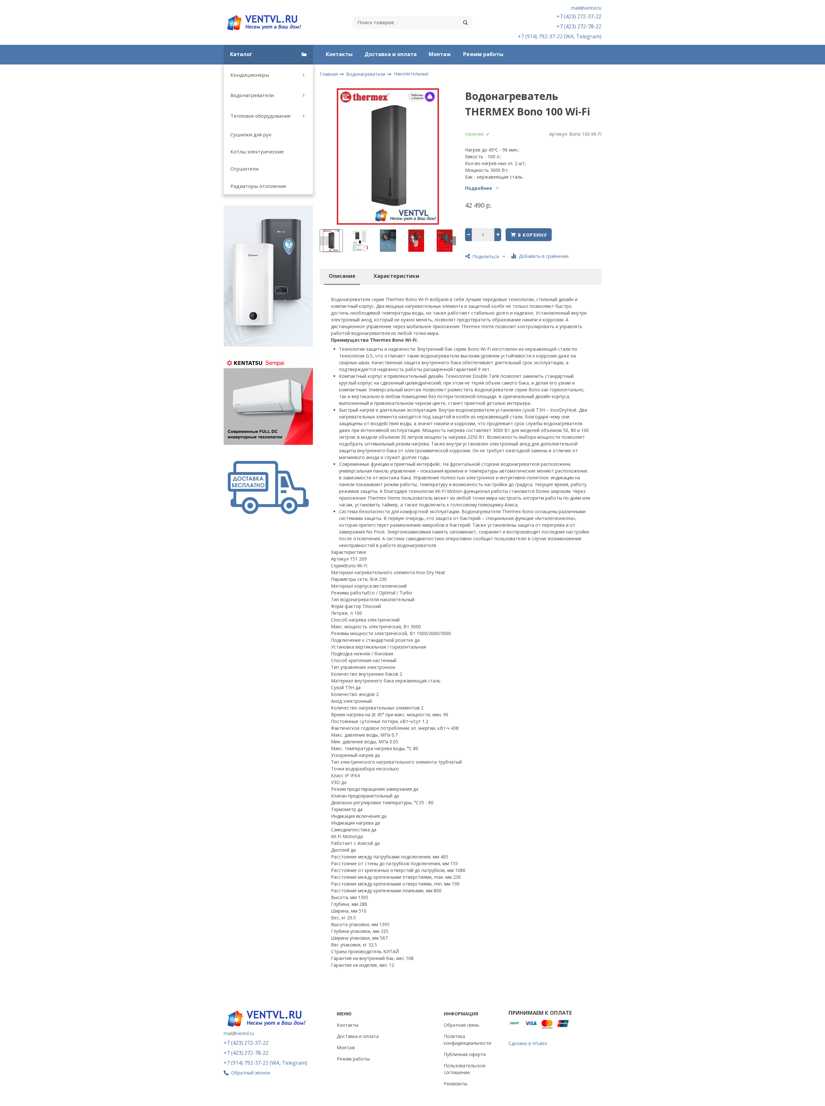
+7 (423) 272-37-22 (579, 16)
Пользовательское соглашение (465, 1068)
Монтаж (440, 54)
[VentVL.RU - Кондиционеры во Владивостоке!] (267, 22)
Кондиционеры (249, 75)
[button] (324, 240)
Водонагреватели (252, 95)
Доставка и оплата (390, 54)
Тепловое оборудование (260, 116)
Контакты (339, 54)
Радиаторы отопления (258, 186)
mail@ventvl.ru (586, 8)
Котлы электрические (257, 151)
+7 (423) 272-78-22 (579, 26)
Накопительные (411, 74)
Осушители (244, 168)
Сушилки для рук (250, 134)
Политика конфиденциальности (467, 1039)
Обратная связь (461, 1025)
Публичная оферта (465, 1054)
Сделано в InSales (528, 1043)
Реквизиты (455, 1084)
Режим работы (483, 54)
